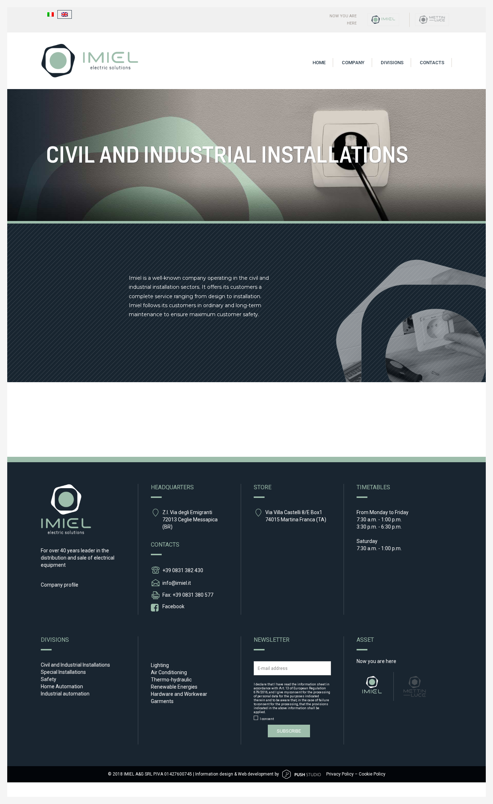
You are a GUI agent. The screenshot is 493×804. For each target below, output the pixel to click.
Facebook (173, 606)
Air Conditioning (169, 672)
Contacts (432, 62)
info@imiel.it (176, 583)
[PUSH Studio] (301, 774)
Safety (48, 679)
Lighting (160, 665)
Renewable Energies (174, 687)
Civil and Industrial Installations (75, 665)
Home (319, 62)
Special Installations (63, 672)
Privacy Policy (340, 774)
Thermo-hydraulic (171, 679)
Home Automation (62, 686)
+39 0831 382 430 (182, 570)
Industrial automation (65, 694)
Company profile (59, 585)
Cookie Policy (372, 774)
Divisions (392, 62)
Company (353, 62)
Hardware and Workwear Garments (179, 697)
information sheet (311, 684)
